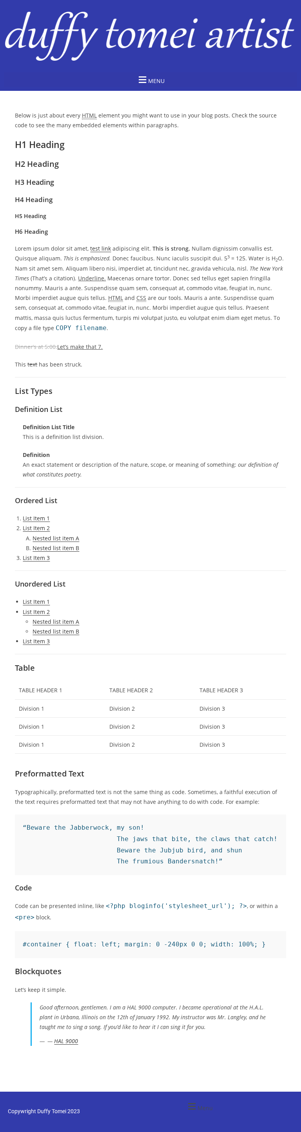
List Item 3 (36, 557)
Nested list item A (56, 538)
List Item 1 (36, 518)
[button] (150, 79)
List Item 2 (36, 528)
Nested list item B (56, 548)
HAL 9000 (66, 1041)
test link (100, 248)
